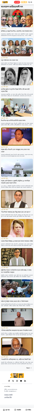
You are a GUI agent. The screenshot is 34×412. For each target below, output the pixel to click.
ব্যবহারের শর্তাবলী (8, 395)
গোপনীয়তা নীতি (8, 397)
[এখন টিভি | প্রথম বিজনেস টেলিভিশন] (6, 2)
